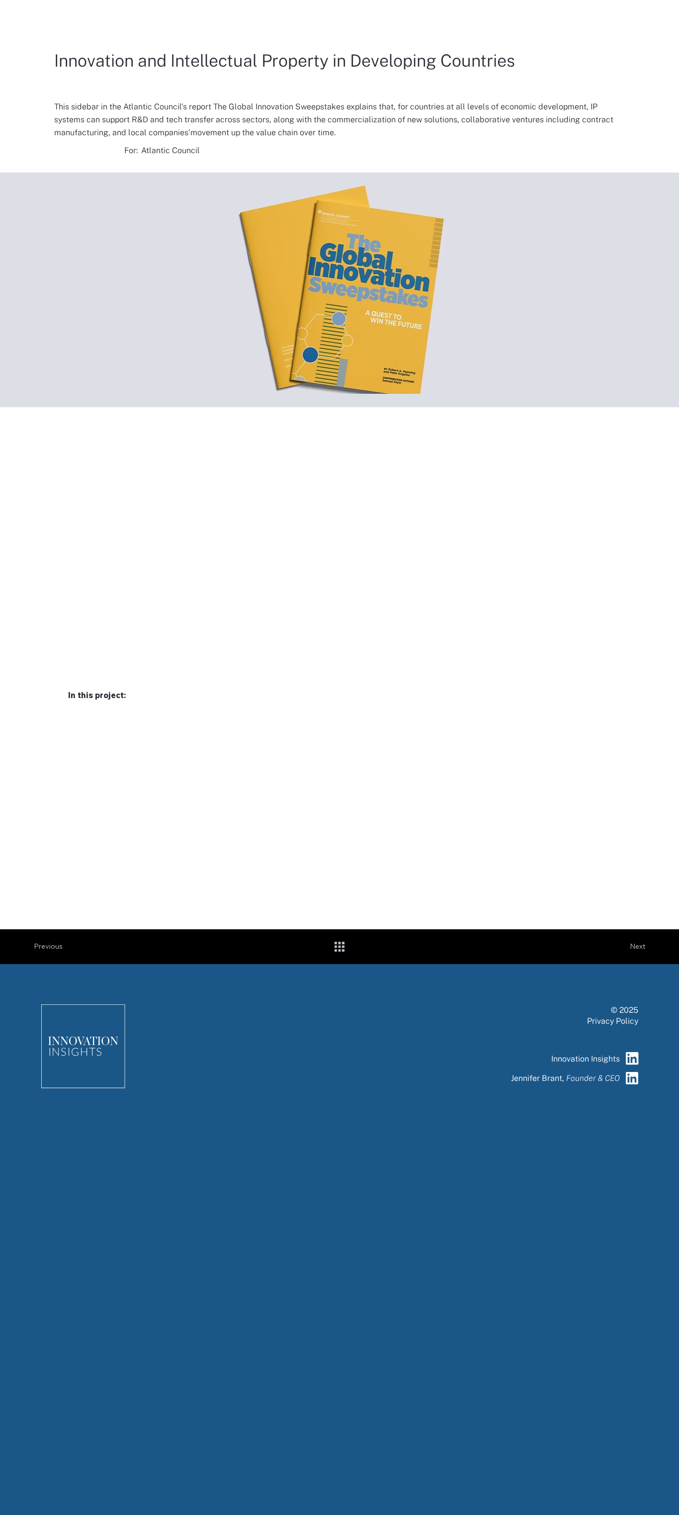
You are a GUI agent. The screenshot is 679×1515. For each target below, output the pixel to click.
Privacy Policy (612, 1021)
